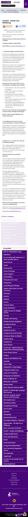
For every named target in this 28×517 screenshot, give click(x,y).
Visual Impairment (9, 464)
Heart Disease (8, 345)
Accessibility (14, 478)
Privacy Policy (14, 482)
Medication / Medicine (10, 381)
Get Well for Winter (9, 324)
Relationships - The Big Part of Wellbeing (13, 424)
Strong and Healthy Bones (11, 445)
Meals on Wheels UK (10, 379)
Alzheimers (7, 254)
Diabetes (6, 299)
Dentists (6, 296)
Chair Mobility (7, 277)
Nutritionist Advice (9, 403)
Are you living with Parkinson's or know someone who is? (14, 258)
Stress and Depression (10, 437)
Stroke (5, 440)
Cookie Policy (14, 484)
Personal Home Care (10, 417)
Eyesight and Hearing (10, 318)
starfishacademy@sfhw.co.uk (18, 208)
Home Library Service (10, 352)
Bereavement (7, 268)
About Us (14, 475)
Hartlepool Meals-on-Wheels (12, 336)
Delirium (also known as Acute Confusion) (13, 289)
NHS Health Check (9, 400)
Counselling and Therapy (11, 285)
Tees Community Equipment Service (12, 449)
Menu (26, 4)
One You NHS (7, 409)
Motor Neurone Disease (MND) (13, 387)
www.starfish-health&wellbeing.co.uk (11, 211)
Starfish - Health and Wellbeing (11, 12)
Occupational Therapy (10, 406)
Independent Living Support (12, 367)
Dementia (6, 293)
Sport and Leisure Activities (12, 428)
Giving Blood (7, 327)
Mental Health (8, 384)
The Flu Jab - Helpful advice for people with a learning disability (13, 348)
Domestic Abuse (8, 305)
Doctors (6, 302)
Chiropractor (7, 283)
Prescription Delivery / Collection (14, 420)
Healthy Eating (8, 339)
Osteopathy (7, 414)
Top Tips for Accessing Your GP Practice (13, 460)
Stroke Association (9, 442)
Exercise (6, 315)
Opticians (6, 411)
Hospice (6, 355)
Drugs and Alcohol (9, 308)
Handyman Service (9, 330)
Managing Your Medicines (11, 376)
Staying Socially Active (10, 434)
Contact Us (14, 473)
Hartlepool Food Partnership (12, 333)
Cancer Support (8, 274)
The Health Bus (8, 453)
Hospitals (6, 361)
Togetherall (7, 456)
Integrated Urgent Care (11, 370)
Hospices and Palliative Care (12, 358)
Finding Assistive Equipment (12, 321)
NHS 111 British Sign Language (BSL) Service (14, 391)
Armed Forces (7, 262)
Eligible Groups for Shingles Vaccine (12, 312)
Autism (5, 265)
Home (2, 10)
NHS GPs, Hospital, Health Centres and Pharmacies (11, 396)
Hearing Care (7, 342)
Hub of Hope (7, 364)
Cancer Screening (9, 271)
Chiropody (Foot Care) (10, 280)
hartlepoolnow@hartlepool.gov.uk (14, 508)
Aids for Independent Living (12, 252)
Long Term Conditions (10, 373)
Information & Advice (12, 10)
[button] (22, 514)
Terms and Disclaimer (14, 480)
